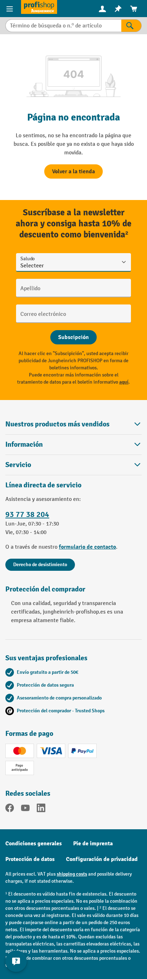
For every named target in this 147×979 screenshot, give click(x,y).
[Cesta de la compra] (134, 8)
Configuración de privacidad (102, 859)
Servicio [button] (18, 464)
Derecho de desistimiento (40, 565)
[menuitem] (102, 8)
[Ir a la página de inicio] (39, 7)
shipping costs (72, 874)
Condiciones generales (33, 843)
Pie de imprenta (93, 843)
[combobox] (63, 25)
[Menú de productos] (10, 8)
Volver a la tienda (73, 171)
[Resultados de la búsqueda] (131, 25)
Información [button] (24, 444)
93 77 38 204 (27, 514)
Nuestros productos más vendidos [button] (57, 424)
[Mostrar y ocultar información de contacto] (16, 961)
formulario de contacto (87, 546)
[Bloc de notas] (118, 8)
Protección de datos (30, 859)
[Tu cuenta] (102, 8)
